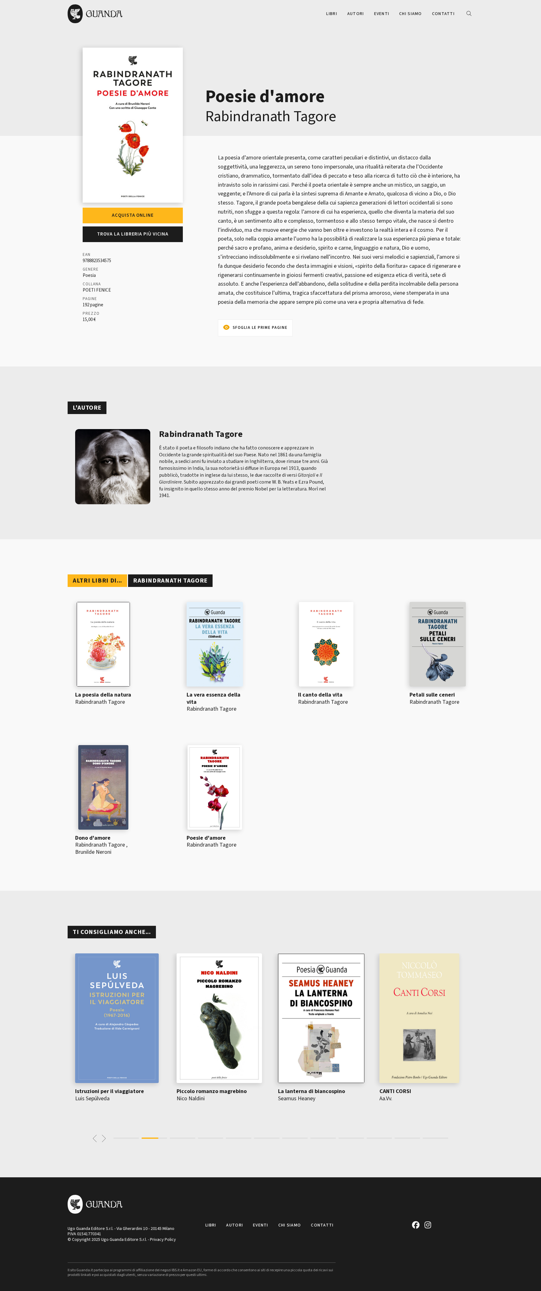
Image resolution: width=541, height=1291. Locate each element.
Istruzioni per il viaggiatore (109, 1091)
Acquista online (133, 215)
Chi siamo (410, 14)
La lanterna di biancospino (311, 1091)
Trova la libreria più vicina (132, 234)
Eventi (381, 14)
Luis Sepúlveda (92, 1098)
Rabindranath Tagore (270, 116)
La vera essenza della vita (213, 698)
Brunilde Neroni (93, 852)
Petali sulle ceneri (432, 695)
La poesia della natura (103, 695)
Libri (331, 14)
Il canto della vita (320, 695)
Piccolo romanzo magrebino (212, 1091)
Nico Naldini (191, 1098)
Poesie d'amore (206, 838)
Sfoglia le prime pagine (260, 327)
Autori (355, 14)
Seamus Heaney (296, 1098)
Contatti (443, 14)
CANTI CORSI (395, 1091)
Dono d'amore (93, 838)
